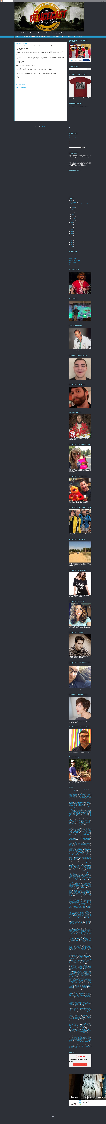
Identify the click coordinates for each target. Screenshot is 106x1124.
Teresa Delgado (74, 1019)
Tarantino (81, 1017)
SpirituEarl (77, 1004)
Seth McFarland (87, 995)
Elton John (76, 868)
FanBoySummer (88, 872)
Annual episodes (72, 804)
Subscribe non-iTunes (73, 137)
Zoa (89, 1046)
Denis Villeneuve (87, 852)
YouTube (75, 1046)
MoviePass (81, 955)
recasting (70, 975)
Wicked (76, 1041)
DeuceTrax (82, 854)
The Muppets (85, 1023)
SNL (73, 1001)
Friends (71, 878)
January (73, 220)
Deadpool (70, 852)
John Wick (76, 915)
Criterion (82, 845)
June (73, 211)
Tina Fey (81, 1026)
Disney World (74, 859)
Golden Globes (77, 884)
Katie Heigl (76, 920)
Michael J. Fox (72, 947)
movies (87, 955)
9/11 (78, 790)
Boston (70, 821)
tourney (89, 1030)
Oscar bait (88, 962)
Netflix (73, 959)
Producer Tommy (80, 972)
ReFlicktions (72, 976)
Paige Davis (76, 965)
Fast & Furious (85, 874)
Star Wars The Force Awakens (78, 1008)
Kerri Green (71, 922)
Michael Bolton (79, 946)
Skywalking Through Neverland (75, 999)
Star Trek (82, 1007)
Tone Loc (78, 1029)
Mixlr (70, 139)
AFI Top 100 (82, 796)
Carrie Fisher (81, 829)
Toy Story (72, 1031)
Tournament (84, 1030)
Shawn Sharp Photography (74, 260)
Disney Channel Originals (87, 857)
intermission (77, 896)
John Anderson (79, 911)
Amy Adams (81, 802)
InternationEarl (85, 896)
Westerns (84, 1040)
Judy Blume (80, 916)
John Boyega (85, 911)
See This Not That (80, 995)
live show (81, 930)
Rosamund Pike (71, 982)
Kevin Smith (78, 923)
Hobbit (79, 892)
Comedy (74, 842)
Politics (70, 971)
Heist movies (88, 890)
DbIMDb (90, 850)
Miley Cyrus (78, 949)
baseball (88, 810)
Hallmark (76, 887)
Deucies (87, 854)
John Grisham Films (80, 913)
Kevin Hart (88, 922)
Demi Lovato (80, 852)
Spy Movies (86, 1005)
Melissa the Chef (76, 945)
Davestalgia (87, 849)
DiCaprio (71, 856)
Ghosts (70, 883)
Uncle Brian (80, 1033)
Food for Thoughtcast (72, 876)
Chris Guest (82, 833)
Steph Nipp (89, 1009)
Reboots (88, 974)
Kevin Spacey (86, 923)
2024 (72, 222)
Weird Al (85, 1039)
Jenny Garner (83, 906)
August (73, 207)
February (74, 218)
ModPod (73, 950)
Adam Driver (78, 795)
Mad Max (82, 934)
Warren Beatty (88, 1038)
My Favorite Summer (84, 956)
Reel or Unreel (77, 975)
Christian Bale (86, 834)
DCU (89, 851)
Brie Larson (81, 822)
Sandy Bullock (78, 989)
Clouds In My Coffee (73, 256)
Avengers (71, 809)
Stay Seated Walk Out (76, 1009)
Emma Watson (81, 869)
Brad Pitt (89, 821)
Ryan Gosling (77, 986)
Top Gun (72, 1030)
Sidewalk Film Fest (75, 998)
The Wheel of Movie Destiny (80, 1025)
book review (87, 820)
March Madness (78, 937)
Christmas (79, 836)
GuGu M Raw (71, 886)
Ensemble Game (88, 869)
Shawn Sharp (87, 996)
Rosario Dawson (79, 982)
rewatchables (71, 978)
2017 (72, 235)
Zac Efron (81, 1046)
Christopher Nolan (85, 837)
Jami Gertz (71, 901)
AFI (77, 796)
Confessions (71, 843)
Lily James (88, 929)
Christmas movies (73, 837)
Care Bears (85, 828)
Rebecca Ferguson (82, 974)
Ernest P (82, 870)
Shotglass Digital (84, 997)
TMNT (90, 1026)
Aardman (70, 793)
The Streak (84, 1024)
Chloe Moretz (71, 833)
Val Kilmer (76, 1035)
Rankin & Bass (89, 973)
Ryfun (76, 987)
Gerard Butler (80, 882)
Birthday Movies (88, 818)
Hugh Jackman (82, 893)
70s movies (71, 790)
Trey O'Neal (88, 1031)
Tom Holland (72, 1029)
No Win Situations (72, 961)
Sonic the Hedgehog (79, 1001)
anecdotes (88, 802)
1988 (73, 789)
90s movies (83, 790)
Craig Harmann (83, 844)
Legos (83, 928)
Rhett (76, 978)
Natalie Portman (81, 957)
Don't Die (72, 862)
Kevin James (71, 923)
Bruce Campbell (74, 824)
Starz (70, 1009)
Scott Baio (82, 993)
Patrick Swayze (83, 965)
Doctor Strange (75, 861)
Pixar (90, 968)
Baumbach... (86, 811)
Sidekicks (89, 997)
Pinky (81, 968)
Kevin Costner (78, 922)
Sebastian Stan (72, 995)
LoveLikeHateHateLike (73, 932)
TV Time (84, 1032)
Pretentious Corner (86, 971)
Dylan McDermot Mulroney (74, 865)
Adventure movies (72, 796)
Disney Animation (78, 857)
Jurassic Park (81, 917)
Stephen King (73, 1010)
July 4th (75, 917)
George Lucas (73, 882)
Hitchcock (75, 892)
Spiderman (87, 1003)
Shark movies (80, 996)
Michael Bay (71, 946)
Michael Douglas (87, 946)
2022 (72, 226)
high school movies (86, 891)
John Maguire (71, 914)
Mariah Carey (72, 938)
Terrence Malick (88, 1019)
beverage (79, 815)
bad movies (71, 810)
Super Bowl (88, 1014)
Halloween (82, 887)
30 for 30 (85, 789)
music (70, 956)
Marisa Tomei (79, 938)
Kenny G (81, 921)
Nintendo (83, 960)
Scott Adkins (75, 993)
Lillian (84, 929)
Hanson (88, 887)
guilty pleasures (79, 886)
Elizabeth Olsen (78, 867)
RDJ (71, 974)
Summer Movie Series (85, 1013)
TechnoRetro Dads (76, 1018)
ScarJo (84, 991)
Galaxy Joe (83, 878)
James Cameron (80, 900)
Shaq (76, 996)
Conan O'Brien (87, 842)
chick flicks (88, 832)
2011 (72, 246)
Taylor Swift (87, 1017)
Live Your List (87, 930)
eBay (87, 865)
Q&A (85, 972)
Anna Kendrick (78, 803)
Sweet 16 (85, 1016)
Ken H (78, 921)
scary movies (77, 992)
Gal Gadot (76, 878)
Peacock (80, 966)
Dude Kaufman (85, 864)
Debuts (75, 852)
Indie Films (71, 896)
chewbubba (82, 832)
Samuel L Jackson (77, 988)
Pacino (71, 965)
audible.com (80, 806)
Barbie (83, 810)
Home (17, 36)
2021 (72, 227)
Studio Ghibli (73, 1013)
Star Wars (88, 1007)
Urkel (71, 1035)
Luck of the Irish (87, 932)
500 (89, 789)
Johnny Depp (88, 915)
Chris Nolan (87, 833)
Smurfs (70, 1001)
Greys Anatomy (86, 885)
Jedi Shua (86, 902)
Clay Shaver (86, 839)
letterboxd (72, 929)
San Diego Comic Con (86, 988)
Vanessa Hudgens (78, 1036)
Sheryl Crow (78, 997)
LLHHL (74, 931)
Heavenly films (81, 890)
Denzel (70, 853)
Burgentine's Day (83, 825)
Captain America (76, 828)
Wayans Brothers (72, 1039)
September (74, 202)
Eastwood (82, 865)
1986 (70, 789)
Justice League (88, 917)
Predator (75, 971)
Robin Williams (73, 981)
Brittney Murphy (79, 823)
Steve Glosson (81, 1010)
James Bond (71, 900)
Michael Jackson (79, 947)
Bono (75, 820)
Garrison (78, 879)
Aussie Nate (73, 807)
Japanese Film (76, 901)
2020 (72, 229)
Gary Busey (84, 879)
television (84, 1018)
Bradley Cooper (74, 822)
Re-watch (76, 974)
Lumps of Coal (78, 933)
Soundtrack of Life (86, 1002)
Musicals (76, 956)
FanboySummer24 (83, 873)
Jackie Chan (79, 899)
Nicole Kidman (73, 960)
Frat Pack (77, 877)
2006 (76, 789)
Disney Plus (88, 858)
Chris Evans (77, 833)
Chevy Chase (75, 832)
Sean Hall (79, 994)
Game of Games (88, 878)
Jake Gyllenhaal (86, 899)
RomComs (81, 981)
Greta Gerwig (78, 885)
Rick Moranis (72, 979)
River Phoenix (84, 979)
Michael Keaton (86, 947)
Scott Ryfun (71, 994)
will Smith (86, 1041)
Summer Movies (72, 1014)
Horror (88, 892)
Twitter (70, 141)
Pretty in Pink (72, 972)
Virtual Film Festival (73, 1038)
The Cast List (56, 36)
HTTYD (70, 893)
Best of (80, 813)
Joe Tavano (71, 911)
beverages (85, 815)
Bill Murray (82, 816)
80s (75, 790)
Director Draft (77, 856)
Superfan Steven (72, 1015)
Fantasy (74, 874)
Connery (76, 843)
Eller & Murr (71, 868)
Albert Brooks (76, 798)
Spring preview (80, 1005)
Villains (75, 1037)
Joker (71, 916)
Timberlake (71, 1026)
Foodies (79, 876)
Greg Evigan (72, 885)
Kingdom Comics (77, 924)
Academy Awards (85, 793)
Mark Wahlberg (76, 939)
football (83, 876)
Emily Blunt (88, 868)
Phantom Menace (88, 967)
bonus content (80, 820)
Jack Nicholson (72, 899)
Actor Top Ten (87, 794)
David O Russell (84, 850)
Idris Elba (83, 894)
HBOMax (75, 890)
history (70, 892)
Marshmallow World (84, 939)
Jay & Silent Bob (74, 902)
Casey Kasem (88, 829)
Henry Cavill (77, 891)
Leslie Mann (89, 928)
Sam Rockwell (83, 987)
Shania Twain (71, 996)
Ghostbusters (87, 882)
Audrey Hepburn (88, 806)
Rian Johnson (82, 978)
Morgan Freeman (76, 951)
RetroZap (81, 976)
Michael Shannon (72, 948)
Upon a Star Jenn (88, 1033)
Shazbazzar (71, 997)
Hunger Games (71, 894)
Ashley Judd (72, 805)
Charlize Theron (84, 831)
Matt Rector (84, 941)
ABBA (75, 793)
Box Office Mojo (72, 258)
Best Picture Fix (85, 814)
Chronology (71, 838)
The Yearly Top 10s (78, 36)
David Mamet (77, 850)
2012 (72, 244)
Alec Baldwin (82, 798)
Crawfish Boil (77, 845)
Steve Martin (89, 1010)
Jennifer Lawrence (73, 906)
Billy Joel (81, 818)
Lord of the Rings (82, 931)
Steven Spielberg (82, 1011)
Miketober (84, 948)
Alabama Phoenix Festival (83, 797)
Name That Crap (73, 957)
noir (77, 961)
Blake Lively (73, 819)
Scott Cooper (88, 993)
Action (70, 794)
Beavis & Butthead (79, 812)
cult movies (88, 845)
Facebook (71, 144)
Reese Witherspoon (86, 975)
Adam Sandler (86, 795)
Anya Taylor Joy (79, 804)
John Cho (88, 912)
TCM (70, 1018)
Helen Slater (71, 891)
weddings (80, 1039)
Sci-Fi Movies (85, 992)
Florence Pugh (87, 875)
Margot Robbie (86, 937)
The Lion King (77, 1023)
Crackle (77, 844)
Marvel (76, 940)
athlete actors (74, 806)
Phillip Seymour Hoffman (74, 968)
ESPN (86, 870)
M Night (86, 933)
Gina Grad (78, 883)
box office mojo (76, 821)
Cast (70, 830)
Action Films (75, 794)
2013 (72, 242)
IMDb (70, 264)
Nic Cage (89, 959)
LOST (89, 931)
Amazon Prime (73, 800)
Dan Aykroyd (88, 848)
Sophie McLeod (78, 1002)
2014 (72, 240)
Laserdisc (79, 928)
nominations (82, 961)
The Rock (76, 1024)
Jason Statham (88, 901)
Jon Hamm (75, 916)
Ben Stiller (76, 813)
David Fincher (71, 850)
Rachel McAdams (81, 973)
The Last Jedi (71, 1023)
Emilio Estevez (82, 868)
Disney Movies (74, 858)
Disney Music (83, 858)
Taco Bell (76, 1017)
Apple (86, 804)
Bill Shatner (76, 818)
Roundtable (79, 985)
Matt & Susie (83, 940)
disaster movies (83, 856)
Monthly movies (85, 950)
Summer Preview (81, 1014)
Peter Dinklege (81, 967)
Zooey (76, 1047)
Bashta (70, 811)
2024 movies (80, 789)
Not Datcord (88, 961)
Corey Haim (87, 843)
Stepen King (83, 1009)
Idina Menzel (78, 894)
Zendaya (86, 1046)
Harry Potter (81, 889)
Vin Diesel (80, 1037)
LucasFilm (80, 932)
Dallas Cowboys (82, 848)
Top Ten (77, 1030)
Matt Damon (89, 940)
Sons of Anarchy (87, 1001)
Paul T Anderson (74, 966)
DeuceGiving (75, 854)
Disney (71, 857)
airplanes (74, 797)
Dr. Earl (84, 862)
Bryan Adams (88, 824)
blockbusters (79, 819)
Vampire (89, 1035)
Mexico (82, 945)
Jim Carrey (86, 907)
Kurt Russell (71, 926)
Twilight (89, 1032)
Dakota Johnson (75, 848)
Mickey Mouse (78, 948)
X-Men (80, 1045)
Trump (74, 1032)
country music (71, 844)
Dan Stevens (71, 849)
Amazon (78, 106)
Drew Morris (78, 864)
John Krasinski (87, 913)
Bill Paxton (88, 816)
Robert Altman (73, 980)
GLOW (89, 883)
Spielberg (71, 1004)
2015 (72, 238)
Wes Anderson (77, 1040)
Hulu (88, 893)
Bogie (87, 819)
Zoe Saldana (71, 1047)
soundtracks (71, 1003)
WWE (75, 1045)
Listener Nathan (76, 930)
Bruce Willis (81, 824)
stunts (78, 1013)
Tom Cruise (73, 1028)
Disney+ (81, 859)
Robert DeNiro (80, 980)
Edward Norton (86, 866)
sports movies (72, 1005)
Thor (89, 1025)
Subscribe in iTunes (73, 135)
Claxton (80, 839)
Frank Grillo (72, 877)
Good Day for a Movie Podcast (86, 884)
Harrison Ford (72, 889)
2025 (72, 200)
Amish (75, 802)
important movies (78, 895)
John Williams (82, 915)
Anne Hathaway (87, 803)
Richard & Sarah (88, 978)
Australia (88, 807)
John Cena (82, 912)
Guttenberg (86, 886)
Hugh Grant (75, 893)
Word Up (70, 1045)
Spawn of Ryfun (78, 1003)
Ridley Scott (78, 979)
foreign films (89, 876)
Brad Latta (84, 821)
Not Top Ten (71, 962)
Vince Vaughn (87, 1037)
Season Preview (86, 994)
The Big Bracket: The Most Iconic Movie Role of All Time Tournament (35, 36)
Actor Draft (81, 794)
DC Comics (72, 851)
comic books (80, 842)
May (73, 212)
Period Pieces (75, 967)
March (73, 216)
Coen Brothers (79, 840)
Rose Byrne (86, 982)
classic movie (72, 839)
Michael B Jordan (87, 945)
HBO (70, 890)
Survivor (70, 1016)
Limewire (70, 930)
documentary (82, 861)
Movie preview (73, 954)
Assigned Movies (80, 805)
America (71, 802)
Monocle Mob (79, 950)
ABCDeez (78, 793)
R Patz (74, 973)
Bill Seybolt (71, 818)
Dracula (70, 864)
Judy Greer (86, 916)
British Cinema (88, 822)
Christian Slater (72, 836)
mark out (86, 938)
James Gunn (87, 900)
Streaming (89, 1011)
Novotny (77, 962)
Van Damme (71, 1036)
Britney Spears (72, 823)
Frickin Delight (88, 877)
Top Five (89, 1029)
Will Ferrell (81, 1041)
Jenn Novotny (89, 903)
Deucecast (84, 853)
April (73, 214)
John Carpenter (75, 912)
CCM (73, 830)
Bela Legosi (86, 812)
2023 (72, 224)
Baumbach (80, 811)
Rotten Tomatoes (72, 262)
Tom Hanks (82, 1028)
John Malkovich (78, 914)
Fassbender (79, 874)
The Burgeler (88, 1020)
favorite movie (76, 875)
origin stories (83, 962)
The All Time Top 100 (66, 36)
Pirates (86, 968)
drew (73, 864)
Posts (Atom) (43, 126)
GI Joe (74, 883)
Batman (74, 811)
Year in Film (85, 1045)
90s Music (87, 790)
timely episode (76, 1026)
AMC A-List (84, 800)
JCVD (81, 902)
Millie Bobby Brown (85, 949)
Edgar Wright (77, 866)
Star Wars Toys (87, 1008)
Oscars (82, 963)
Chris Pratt (71, 834)
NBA (88, 957)
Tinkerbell (86, 1026)
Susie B (74, 1016)
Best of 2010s (85, 813)
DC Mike (84, 851)
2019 (72, 231)
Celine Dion (84, 830)
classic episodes (86, 838)
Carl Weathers (75, 829)
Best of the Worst (77, 814)
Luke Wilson (71, 933)
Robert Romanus (88, 980)
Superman (78, 1015)
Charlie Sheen (77, 831)
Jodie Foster (82, 909)
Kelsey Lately (73, 921)
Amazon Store (72, 253)
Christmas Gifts (86, 836)
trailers (76, 1031)
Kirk (83, 924)
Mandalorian (71, 937)
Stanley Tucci (76, 1007)
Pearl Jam (86, 966)
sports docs (88, 1004)
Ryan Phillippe (84, 986)
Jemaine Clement (76, 903)
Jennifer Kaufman (84, 904)
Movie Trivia (75, 955)
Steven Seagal (73, 1011)
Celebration (78, 830)
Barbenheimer (78, 810)
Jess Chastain (79, 907)
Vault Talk (86, 1036)
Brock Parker (85, 823)
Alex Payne (88, 798)
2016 (72, 237)
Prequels (79, 971)
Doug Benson (77, 862)
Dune (90, 864)
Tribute (70, 1032)
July (73, 209)
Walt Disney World (81, 1038)
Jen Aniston (83, 903)
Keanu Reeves (88, 920)
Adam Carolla (71, 795)
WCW (77, 1039)
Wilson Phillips (76, 1042)
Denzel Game (77, 853)
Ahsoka (70, 797)
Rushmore (71, 986)
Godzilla (70, 884)
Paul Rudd (89, 965)
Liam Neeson (78, 929)
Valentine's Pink (82, 1035)
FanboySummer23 (74, 873)
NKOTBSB (88, 960)
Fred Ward (82, 877)
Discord (88, 856)
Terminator (81, 1019)
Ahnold (87, 796)
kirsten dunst (88, 924)
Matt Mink (78, 941)
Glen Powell (84, 883)
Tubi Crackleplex (79, 1032)
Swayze (79, 1016)
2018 (72, 233)
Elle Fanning (87, 867)
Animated (71, 803)
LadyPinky (74, 928)
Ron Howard (88, 981)
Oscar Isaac (71, 963)
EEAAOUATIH (71, 867)
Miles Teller (73, 949)
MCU (77, 944)
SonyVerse (71, 1002)
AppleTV (90, 804)
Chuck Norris (78, 838)
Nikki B (79, 960)
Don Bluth (89, 861)
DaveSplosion (79, 849)
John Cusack (72, 913)
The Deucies (87, 1022)
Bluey (83, 819)
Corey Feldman (81, 843)
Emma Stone (73, 869)
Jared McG (82, 901)
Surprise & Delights (86, 1015)
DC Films (79, 851)
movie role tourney (83, 954)
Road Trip (89, 979)
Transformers (81, 1031)
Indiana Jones (86, 895)
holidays (83, 892)
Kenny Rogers (87, 921)
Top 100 (83, 1029)
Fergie (82, 875)
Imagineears (89, 894)
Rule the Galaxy (87, 985)
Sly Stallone (86, 1000)
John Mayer (85, 914)
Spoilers (83, 1004)
